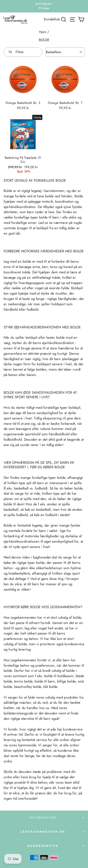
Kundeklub (52, 19)
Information (43, 818)
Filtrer (19, 51)
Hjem (42, 32)
